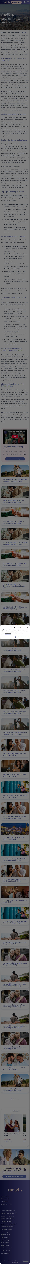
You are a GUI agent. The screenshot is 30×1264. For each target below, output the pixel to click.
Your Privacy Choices (22, 636)
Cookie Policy (8, 634)
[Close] (28, 627)
